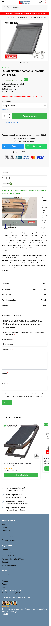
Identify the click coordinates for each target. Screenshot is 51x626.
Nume (5, 373)
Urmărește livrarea (9, 565)
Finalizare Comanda (9, 553)
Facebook (5, 575)
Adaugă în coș (30, 116)
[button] (45, 2)
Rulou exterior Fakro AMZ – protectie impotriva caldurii (17, 465)
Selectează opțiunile (21, 475)
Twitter (4, 584)
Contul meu (6, 550)
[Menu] (5, 2)
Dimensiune (6, 101)
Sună (14, 146)
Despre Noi (6, 531)
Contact (5, 528)
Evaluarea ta (7, 340)
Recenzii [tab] (6, 184)
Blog (3, 524)
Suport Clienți (7, 562)
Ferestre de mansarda (20, 17)
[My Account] (40, 2)
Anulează (5, 110)
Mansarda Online (8, 537)
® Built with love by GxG (11, 593)
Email (5, 384)
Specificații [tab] (6, 178)
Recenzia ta (7, 350)
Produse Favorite (8, 540)
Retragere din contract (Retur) (13, 559)
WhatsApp (37, 146)
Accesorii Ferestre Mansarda (38, 17)
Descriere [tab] (5, 173)
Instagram (5, 578)
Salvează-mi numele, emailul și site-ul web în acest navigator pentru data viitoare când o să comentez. (24, 395)
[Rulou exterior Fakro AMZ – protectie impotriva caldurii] (21, 441)
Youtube (5, 581)
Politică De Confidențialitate (12, 556)
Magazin (5, 534)
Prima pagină (6, 17)
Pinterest (5, 587)
